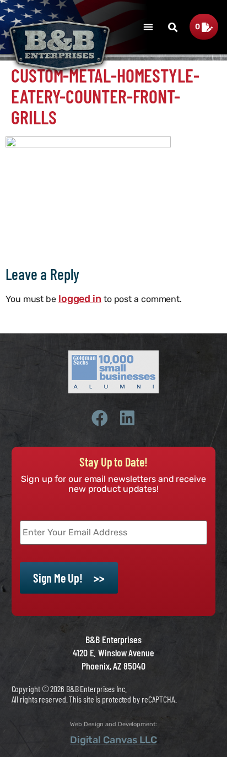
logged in (79, 299)
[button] (147, 26)
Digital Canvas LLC (113, 740)
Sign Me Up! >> (69, 578)
